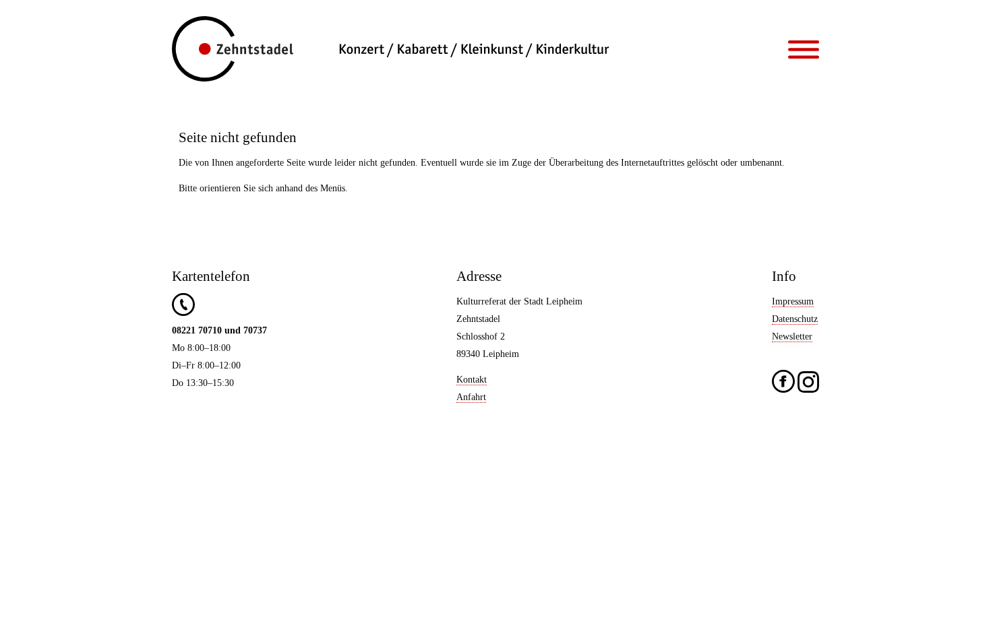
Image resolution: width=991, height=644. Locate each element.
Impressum (793, 301)
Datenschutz (795, 318)
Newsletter (792, 336)
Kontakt (471, 379)
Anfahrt (471, 396)
